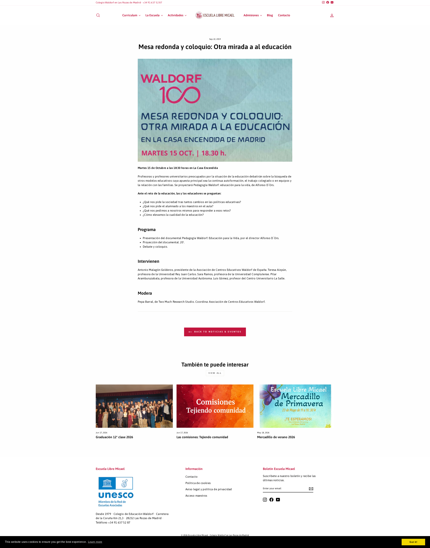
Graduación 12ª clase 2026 (114, 437)
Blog (270, 15)
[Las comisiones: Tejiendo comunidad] (215, 406)
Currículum (130, 15)
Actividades (176, 15)
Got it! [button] (413, 542)
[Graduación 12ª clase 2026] (134, 406)
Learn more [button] (95, 541)
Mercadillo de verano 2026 (276, 437)
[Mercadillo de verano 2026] (295, 406)
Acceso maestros (196, 495)
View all (215, 373)
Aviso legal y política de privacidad (208, 489)
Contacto (284, 15)
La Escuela (152, 15)
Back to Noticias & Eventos (217, 332)
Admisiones (251, 15)
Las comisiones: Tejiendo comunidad (202, 437)
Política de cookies (198, 483)
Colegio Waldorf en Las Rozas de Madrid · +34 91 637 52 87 (129, 2)
